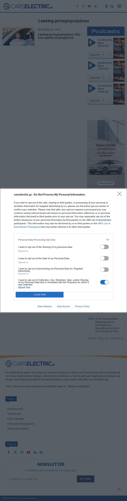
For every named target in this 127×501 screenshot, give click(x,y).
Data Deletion (45, 306)
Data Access (63, 306)
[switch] (104, 247)
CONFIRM (40, 294)
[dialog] (63, 250)
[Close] (120, 195)
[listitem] (63, 239)
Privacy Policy (82, 306)
